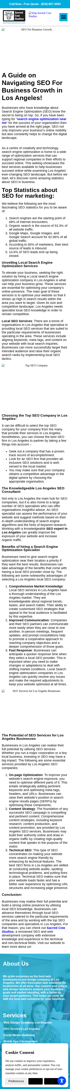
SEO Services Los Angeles (21, 1028)
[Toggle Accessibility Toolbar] (61, 1080)
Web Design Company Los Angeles (27, 1022)
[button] (63, 17)
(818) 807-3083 (51, 4)
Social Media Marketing (19, 1035)
